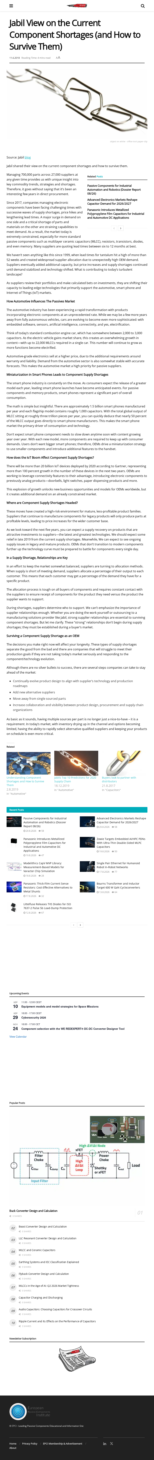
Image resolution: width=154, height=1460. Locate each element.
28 (42, 875)
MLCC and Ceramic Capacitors (37, 1250)
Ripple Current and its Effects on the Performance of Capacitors (57, 1321)
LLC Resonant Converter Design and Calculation (47, 1238)
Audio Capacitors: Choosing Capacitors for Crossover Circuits (55, 1309)
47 (42, 855)
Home (12, 1443)
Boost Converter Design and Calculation (43, 1226)
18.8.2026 (30, 875)
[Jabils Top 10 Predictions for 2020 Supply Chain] (76, 763)
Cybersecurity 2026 (33, 1017)
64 (115, 892)
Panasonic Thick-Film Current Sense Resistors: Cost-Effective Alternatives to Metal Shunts (47, 887)
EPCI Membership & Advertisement (62, 1443)
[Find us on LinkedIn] (104, 1444)
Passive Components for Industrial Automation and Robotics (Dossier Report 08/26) (114, 189)
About (12, 1448)
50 (115, 851)
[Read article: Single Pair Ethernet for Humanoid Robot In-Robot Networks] (87, 866)
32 (42, 896)
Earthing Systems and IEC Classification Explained (49, 1262)
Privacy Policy (29, 1443)
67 (42, 912)
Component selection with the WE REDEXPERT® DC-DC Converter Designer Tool (73, 1029)
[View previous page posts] (114, 228)
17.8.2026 (104, 871)
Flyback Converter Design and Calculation (44, 1274)
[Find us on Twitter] (111, 1443)
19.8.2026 (30, 855)
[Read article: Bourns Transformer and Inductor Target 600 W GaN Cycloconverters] (87, 887)
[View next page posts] (121, 228)
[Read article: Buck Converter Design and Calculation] (77, 1158)
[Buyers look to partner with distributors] (124, 763)
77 (115, 871)
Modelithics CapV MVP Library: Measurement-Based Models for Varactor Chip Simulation (43, 867)
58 (42, 830)
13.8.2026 (104, 892)
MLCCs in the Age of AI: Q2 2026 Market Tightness (49, 1285)
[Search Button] (143, 5)
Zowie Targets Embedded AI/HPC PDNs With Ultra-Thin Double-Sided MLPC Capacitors (121, 842)
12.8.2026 (30, 912)
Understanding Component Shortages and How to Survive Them (25, 781)
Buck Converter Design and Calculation (33, 1211)
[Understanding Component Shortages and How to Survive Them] (29, 763)
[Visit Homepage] (77, 5)
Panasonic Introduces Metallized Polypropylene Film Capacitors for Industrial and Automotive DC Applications (115, 213)
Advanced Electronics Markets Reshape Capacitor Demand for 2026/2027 (112, 201)
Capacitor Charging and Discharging (41, 1297)
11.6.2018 (14, 57)
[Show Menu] (11, 5)
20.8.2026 (30, 830)
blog (28, 157)
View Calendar (18, 1036)
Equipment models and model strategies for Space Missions (60, 1006)
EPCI (14, 1425)
